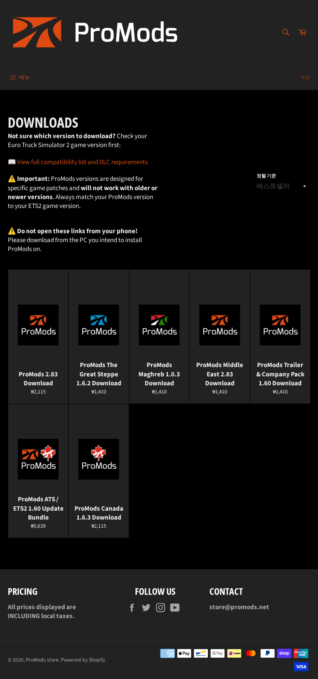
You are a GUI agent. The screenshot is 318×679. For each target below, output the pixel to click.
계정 (305, 77)
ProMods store (42, 659)
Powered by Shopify (83, 659)
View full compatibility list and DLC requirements (82, 162)
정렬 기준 (266, 176)
